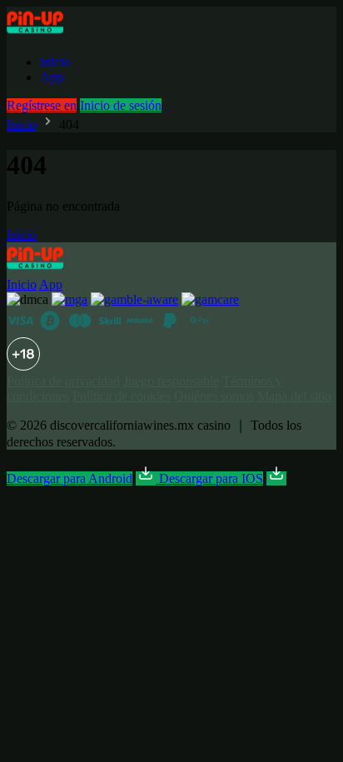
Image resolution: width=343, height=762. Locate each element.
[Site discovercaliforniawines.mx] (54, 34)
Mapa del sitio (294, 396)
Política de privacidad (63, 381)
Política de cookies (121, 396)
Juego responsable (171, 381)
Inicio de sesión (121, 105)
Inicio (55, 62)
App (51, 77)
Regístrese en (42, 105)
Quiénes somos (214, 396)
